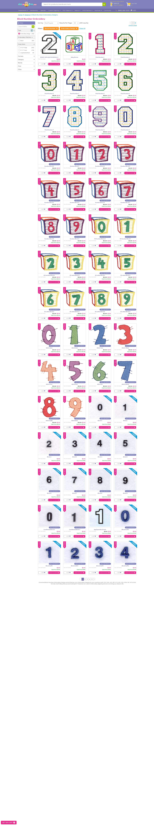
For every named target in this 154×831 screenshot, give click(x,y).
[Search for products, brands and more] (104, 4)
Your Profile (118, 5)
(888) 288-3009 (123, 10)
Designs (27, 15)
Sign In (116, 3)
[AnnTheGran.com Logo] (27, 4)
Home (20, 15)
